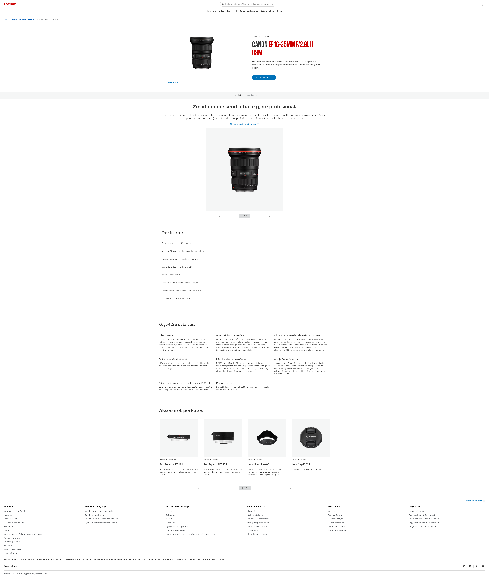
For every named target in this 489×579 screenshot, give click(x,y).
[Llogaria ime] (483, 5)
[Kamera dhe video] (225, 11)
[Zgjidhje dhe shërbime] (283, 11)
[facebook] (464, 566)
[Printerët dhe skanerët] (259, 11)
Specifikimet (251, 95)
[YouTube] (483, 566)
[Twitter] (477, 566)
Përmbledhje (237, 95)
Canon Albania (11, 566)
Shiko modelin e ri (264, 77)
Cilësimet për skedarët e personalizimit (206, 559)
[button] (220, 215)
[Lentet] (234, 11)
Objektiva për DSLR (260, 36)
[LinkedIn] (470, 566)
